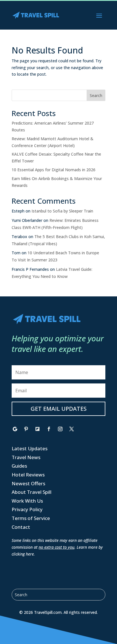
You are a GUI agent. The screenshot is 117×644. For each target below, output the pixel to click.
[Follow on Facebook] (48, 429)
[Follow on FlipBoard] (37, 429)
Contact (21, 527)
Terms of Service (31, 518)
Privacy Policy (27, 509)
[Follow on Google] (14, 429)
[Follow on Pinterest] (26, 429)
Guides (19, 466)
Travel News (26, 457)
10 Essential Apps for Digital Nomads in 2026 (53, 169)
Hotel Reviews (28, 474)
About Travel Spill (31, 492)
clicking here (23, 554)
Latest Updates (29, 448)
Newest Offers (28, 483)
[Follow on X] (71, 429)
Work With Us (27, 501)
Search (96, 95)
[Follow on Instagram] (60, 429)
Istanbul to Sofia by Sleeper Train (62, 211)
